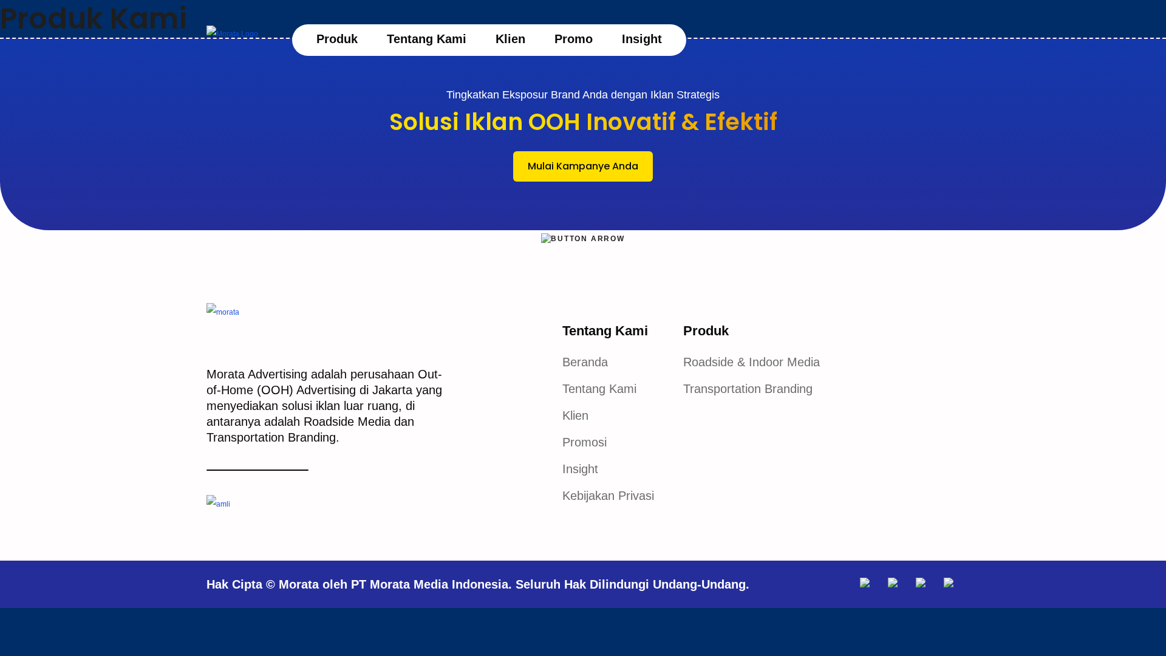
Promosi (584, 442)
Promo (573, 39)
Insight (642, 39)
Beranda (585, 362)
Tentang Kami (426, 39)
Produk (337, 39)
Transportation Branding (748, 388)
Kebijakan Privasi (608, 495)
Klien (510, 39)
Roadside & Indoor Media (751, 362)
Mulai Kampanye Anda (583, 166)
